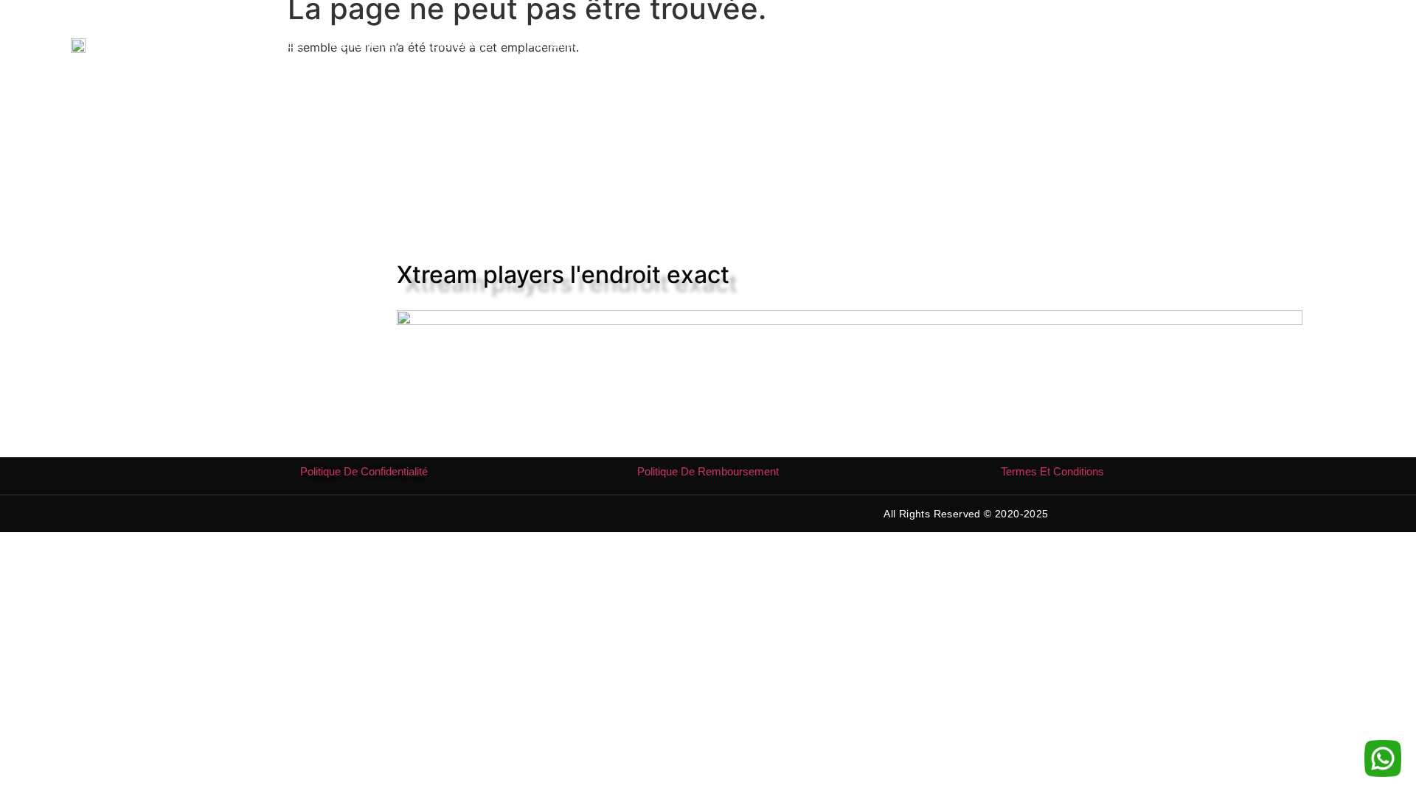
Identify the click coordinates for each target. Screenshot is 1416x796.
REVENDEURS (457, 44)
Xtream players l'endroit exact (563, 274)
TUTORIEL (649, 44)
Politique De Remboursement (708, 471)
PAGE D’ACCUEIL (261, 44)
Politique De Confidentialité (364, 471)
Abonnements (362, 44)
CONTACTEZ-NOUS (816, 44)
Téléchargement (558, 44)
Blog (730, 44)
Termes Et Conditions (1052, 471)
